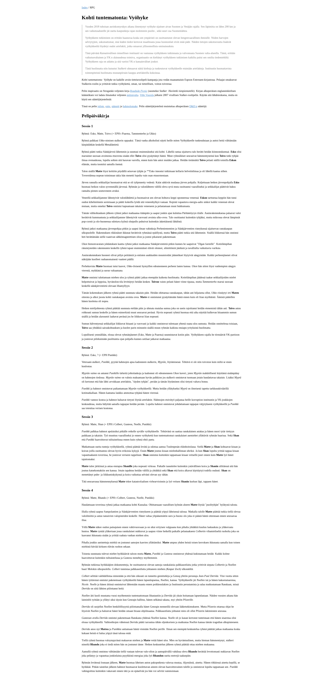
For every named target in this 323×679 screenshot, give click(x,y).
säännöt (115, 106)
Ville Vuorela (147, 95)
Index (85, 7)
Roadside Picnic (138, 91)
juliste (101, 106)
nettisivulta (132, 95)
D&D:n (193, 106)
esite (107, 106)
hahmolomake (130, 106)
